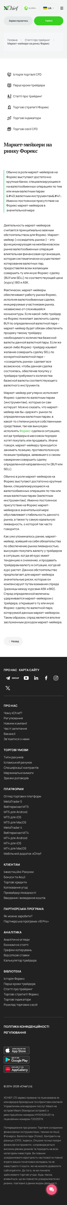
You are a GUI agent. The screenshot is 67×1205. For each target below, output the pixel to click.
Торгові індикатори (27, 118)
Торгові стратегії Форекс (31, 107)
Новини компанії (15, 723)
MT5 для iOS (12, 817)
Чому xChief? (13, 713)
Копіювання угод (16, 887)
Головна (12, 40)
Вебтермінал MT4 (16, 833)
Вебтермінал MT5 (16, 807)
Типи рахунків (14, 757)
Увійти (48, 20)
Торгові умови (16, 750)
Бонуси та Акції (14, 877)
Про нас (10, 670)
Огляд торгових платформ (22, 796)
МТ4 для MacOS (15, 848)
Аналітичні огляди (17, 939)
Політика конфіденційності (26, 1027)
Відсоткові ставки (16, 955)
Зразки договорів (16, 778)
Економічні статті (16, 945)
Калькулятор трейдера (20, 960)
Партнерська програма (24, 909)
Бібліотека (12, 971)
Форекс (25, 431)
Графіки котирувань (18, 950)
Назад (15, 641)
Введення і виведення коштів (24, 898)
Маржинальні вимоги (19, 773)
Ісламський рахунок (18, 762)
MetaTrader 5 (13, 801)
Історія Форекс (14, 979)
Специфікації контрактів (21, 768)
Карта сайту (29, 670)
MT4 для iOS (12, 843)
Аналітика (13, 932)
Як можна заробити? (18, 916)
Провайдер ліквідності (20, 893)
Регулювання (13, 718)
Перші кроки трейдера (29, 85)
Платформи (13, 789)
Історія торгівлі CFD (27, 74)
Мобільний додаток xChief (22, 854)
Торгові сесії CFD (25, 129)
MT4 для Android (15, 838)
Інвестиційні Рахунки (19, 872)
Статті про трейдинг (37, 40)
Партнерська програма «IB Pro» (26, 921)
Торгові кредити (15, 882)
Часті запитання (15, 728)
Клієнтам (12, 864)
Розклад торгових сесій (20, 1005)
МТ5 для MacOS (15, 822)
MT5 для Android (15, 812)
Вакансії (10, 734)
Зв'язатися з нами (16, 739)
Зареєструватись (18, 20)
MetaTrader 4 (13, 827)
